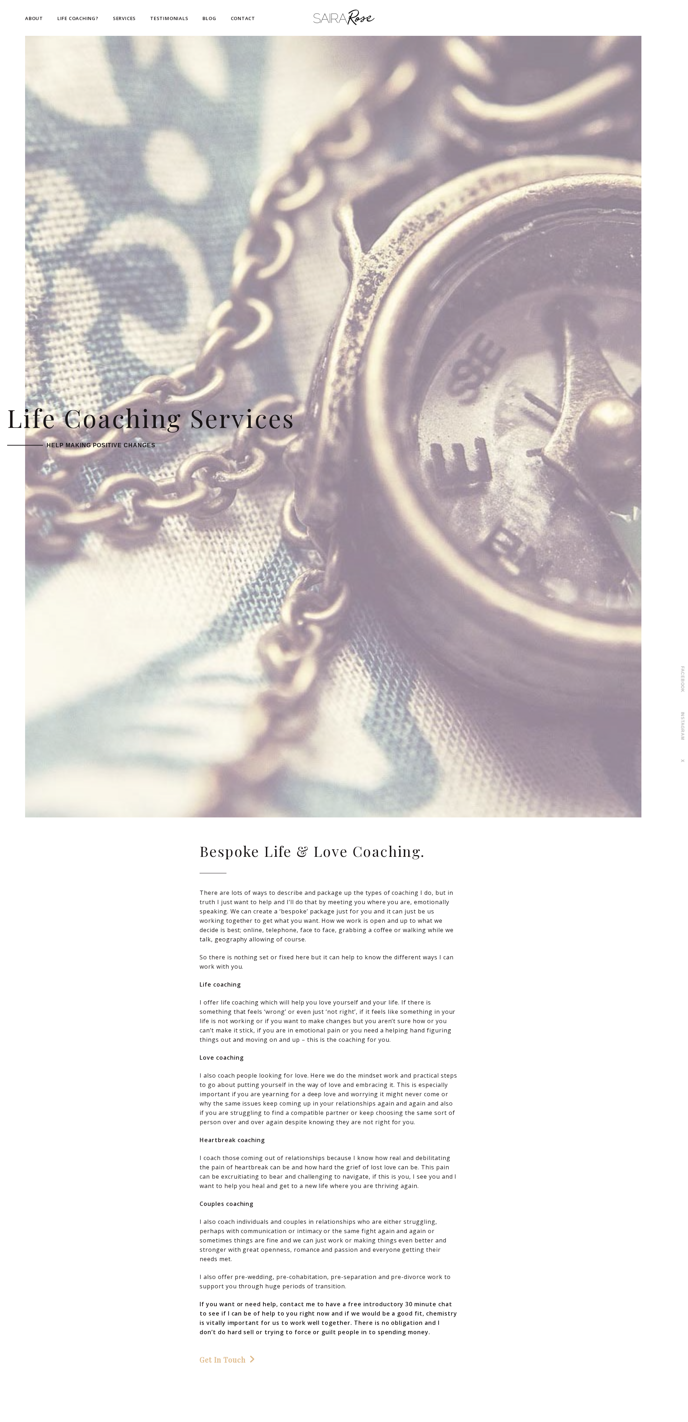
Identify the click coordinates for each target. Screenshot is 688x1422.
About (34, 18)
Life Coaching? (78, 18)
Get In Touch (223, 1359)
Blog (209, 18)
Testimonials (169, 18)
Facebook (682, 679)
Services (124, 18)
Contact (243, 18)
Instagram (682, 726)
